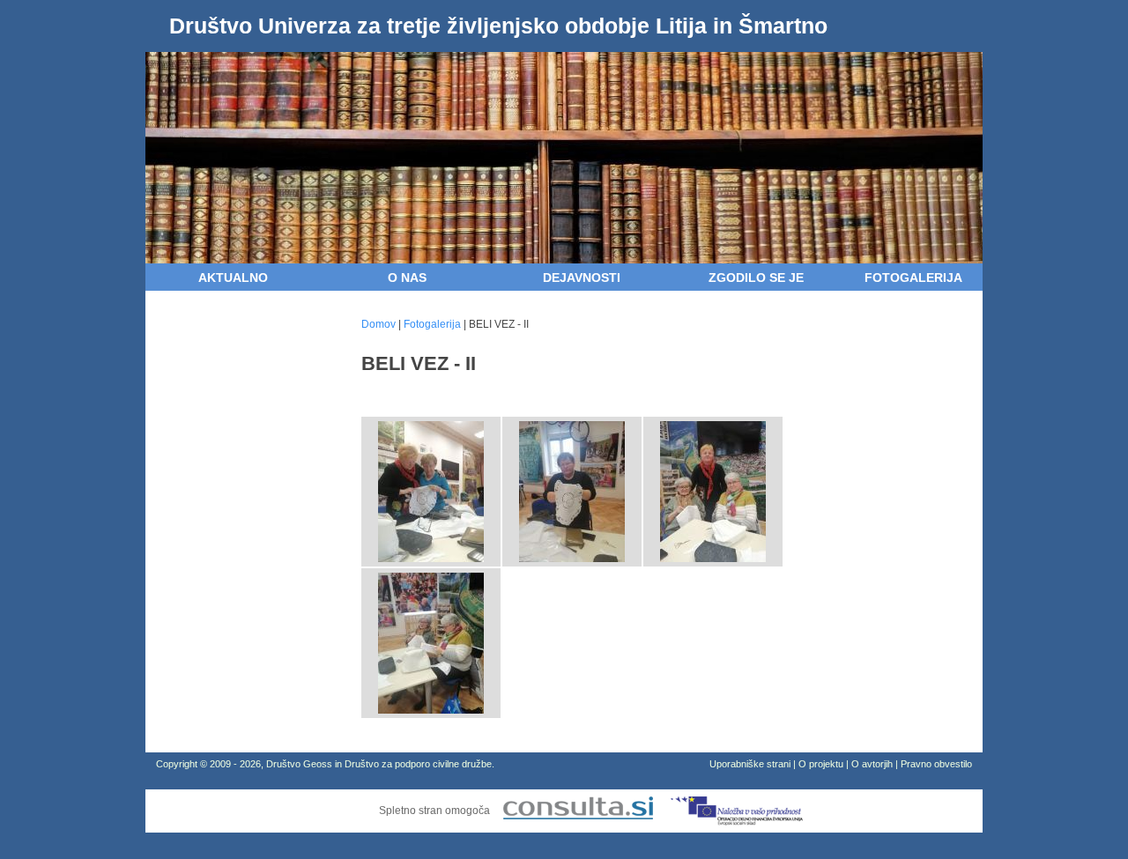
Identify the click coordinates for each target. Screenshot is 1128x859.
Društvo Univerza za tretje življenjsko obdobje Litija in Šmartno (498, 25)
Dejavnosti (581, 277)
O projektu (820, 764)
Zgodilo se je (756, 277)
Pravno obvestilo (936, 764)
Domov (378, 324)
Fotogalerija (913, 277)
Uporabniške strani (749, 764)
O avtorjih (872, 764)
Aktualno (233, 277)
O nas (407, 277)
